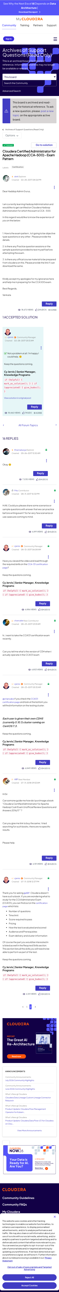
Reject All (29, 1277)
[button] (54, 186)
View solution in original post (17, 398)
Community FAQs (14, 1204)
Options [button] (10, 135)
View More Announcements (29, 1130)
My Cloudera (11, 1211)
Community (9, 25)
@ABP (27, 893)
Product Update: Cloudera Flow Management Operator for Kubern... (25, 1110)
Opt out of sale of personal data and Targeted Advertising (29, 1268)
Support (51, 25)
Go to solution (44, 145)
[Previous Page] (23, 1007)
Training (24, 25)
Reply (49, 303)
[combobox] (29, 83)
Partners (38, 25)
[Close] (54, 1216)
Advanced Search (12, 90)
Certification (17, 167)
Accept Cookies (29, 1285)
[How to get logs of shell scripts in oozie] (3, 425)
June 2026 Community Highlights (20, 1089)
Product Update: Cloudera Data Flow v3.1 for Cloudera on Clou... (29, 1122)
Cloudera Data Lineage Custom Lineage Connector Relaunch (28, 1099)
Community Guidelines (18, 1198)
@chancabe (8, 699)
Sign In (9, 39)
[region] (29, 1251)
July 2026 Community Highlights (19, 1080)
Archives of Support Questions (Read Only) (24, 129)
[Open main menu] (55, 39)
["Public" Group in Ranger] (55, 425)
